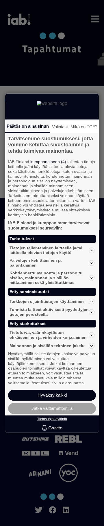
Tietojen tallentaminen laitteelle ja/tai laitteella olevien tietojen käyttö (46, 250)
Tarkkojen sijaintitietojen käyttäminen (47, 301)
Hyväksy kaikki (52, 395)
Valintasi (60, 126)
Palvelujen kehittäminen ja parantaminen (36, 263)
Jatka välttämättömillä (52, 408)
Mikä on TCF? (83, 126)
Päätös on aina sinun (28, 126)
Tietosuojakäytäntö (52, 419)
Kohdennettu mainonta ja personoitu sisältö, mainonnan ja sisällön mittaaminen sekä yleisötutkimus (46, 278)
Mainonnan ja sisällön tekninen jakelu (47, 345)
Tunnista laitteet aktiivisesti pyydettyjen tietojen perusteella (49, 312)
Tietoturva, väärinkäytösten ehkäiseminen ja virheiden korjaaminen (48, 335)
